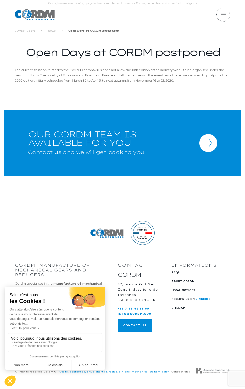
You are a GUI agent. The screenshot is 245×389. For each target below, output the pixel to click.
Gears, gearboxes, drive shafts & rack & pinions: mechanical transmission (115, 371)
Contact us (134, 325)
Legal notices (183, 290)
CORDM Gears (25, 30)
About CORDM (183, 281)
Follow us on (191, 299)
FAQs (176, 272)
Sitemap (178, 308)
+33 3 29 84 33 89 (134, 308)
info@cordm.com (135, 314)
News (52, 30)
